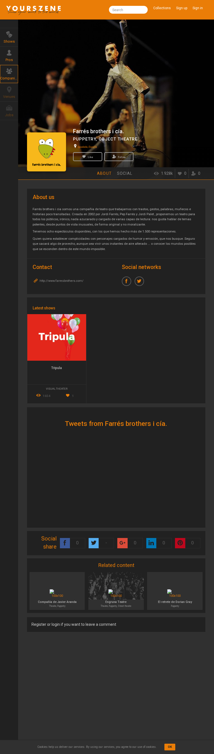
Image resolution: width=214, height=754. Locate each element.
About (104, 173)
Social (124, 173)
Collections (162, 8)
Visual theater (56, 388)
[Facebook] (128, 283)
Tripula (56, 368)
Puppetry (84, 139)
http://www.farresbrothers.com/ (61, 281)
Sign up (181, 8)
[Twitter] (141, 283)
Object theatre (118, 139)
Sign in (198, 8)
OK (170, 747)
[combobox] (128, 10)
